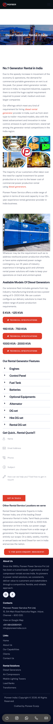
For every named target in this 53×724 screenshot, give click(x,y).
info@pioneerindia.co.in (14, 628)
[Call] (36, 718)
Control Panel (18, 375)
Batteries (15, 390)
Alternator (16, 404)
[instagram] (6, 594)
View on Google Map (13, 620)
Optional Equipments (22, 397)
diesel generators (17, 186)
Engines (14, 369)
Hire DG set (16, 418)
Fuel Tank (15, 383)
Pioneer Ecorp (32, 706)
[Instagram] (16, 718)
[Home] (7, 718)
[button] (48, 4)
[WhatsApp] (26, 718)
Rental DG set (18, 425)
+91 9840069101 (12, 624)
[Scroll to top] (48, 709)
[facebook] (12, 594)
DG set (14, 411)
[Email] (46, 718)
